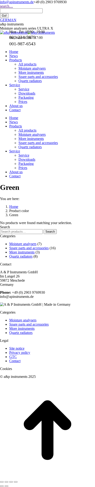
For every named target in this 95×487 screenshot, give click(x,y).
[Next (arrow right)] (6, 486)
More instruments (22, 252)
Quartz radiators (21, 256)
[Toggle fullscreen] (11, 482)
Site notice (16, 348)
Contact (15, 361)
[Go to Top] (47, 476)
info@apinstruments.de (17, 2)
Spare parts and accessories (29, 248)
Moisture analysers (22, 244)
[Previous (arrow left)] (2, 486)
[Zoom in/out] (16, 482)
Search (50, 231)
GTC (13, 357)
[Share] (6, 482)
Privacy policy (19, 352)
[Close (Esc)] (2, 482)
